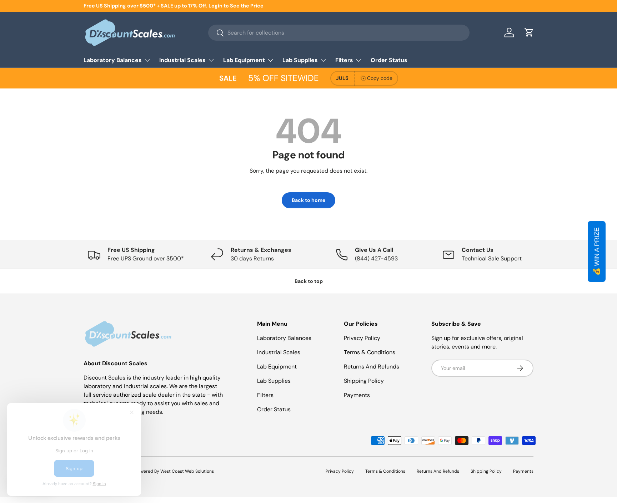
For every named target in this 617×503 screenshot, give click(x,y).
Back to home (308, 200)
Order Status (389, 60)
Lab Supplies (300, 60)
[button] (529, 32)
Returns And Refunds (371, 366)
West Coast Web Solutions (187, 471)
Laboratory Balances (113, 60)
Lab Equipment (244, 60)
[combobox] (338, 33)
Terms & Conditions (369, 352)
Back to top (309, 281)
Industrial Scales (182, 60)
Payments (357, 395)
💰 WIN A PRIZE (596, 252)
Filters (344, 60)
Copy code (379, 78)
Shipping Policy (364, 381)
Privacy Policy (362, 338)
